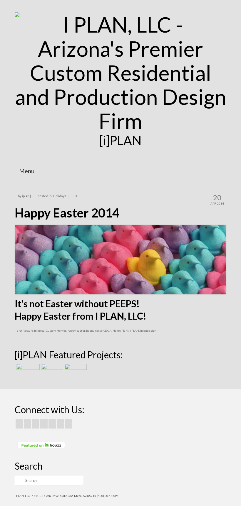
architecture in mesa (31, 330)
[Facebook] (19, 423)
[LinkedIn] (60, 423)
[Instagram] (35, 423)
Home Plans (121, 330)
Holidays (59, 196)
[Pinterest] (52, 423)
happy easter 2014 (98, 330)
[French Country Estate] (27, 371)
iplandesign (148, 330)
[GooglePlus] (44, 423)
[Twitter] (27, 423)
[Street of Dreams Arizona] (75, 371)
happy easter (76, 330)
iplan (25, 196)
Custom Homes (56, 330)
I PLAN (134, 330)
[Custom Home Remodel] (51, 371)
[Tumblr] (68, 423)
